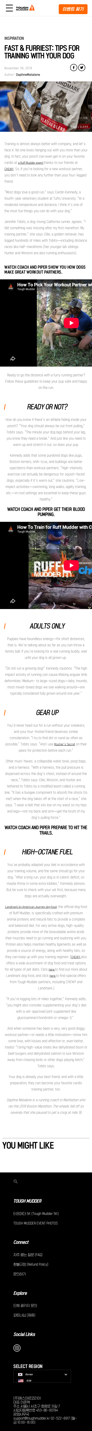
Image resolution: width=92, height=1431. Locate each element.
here (52, 969)
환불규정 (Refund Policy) (30, 1264)
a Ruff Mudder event (31, 163)
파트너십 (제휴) (24, 1315)
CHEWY (9, 169)
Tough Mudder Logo (26, 8)
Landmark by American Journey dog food (31, 907)
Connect (20, 1242)
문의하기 (19, 1274)
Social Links (24, 1334)
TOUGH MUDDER (27, 1201)
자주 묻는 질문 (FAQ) (27, 1255)
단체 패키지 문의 (25, 1306)
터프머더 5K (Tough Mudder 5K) (36, 1214)
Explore (20, 1293)
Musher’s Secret (64, 744)
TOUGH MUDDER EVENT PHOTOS (35, 1223)
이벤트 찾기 (73, 9)
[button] (46, 1182)
